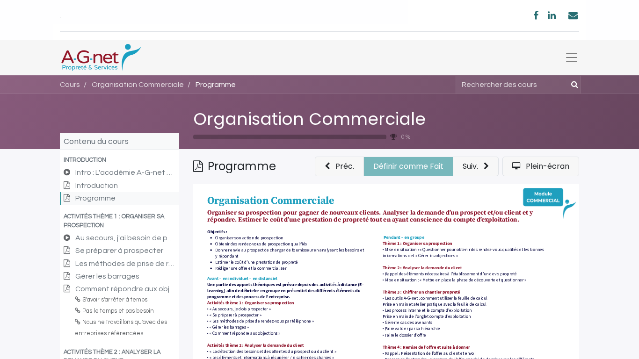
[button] (119, 160)
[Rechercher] (573, 84)
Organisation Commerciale (309, 119)
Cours (70, 84)
